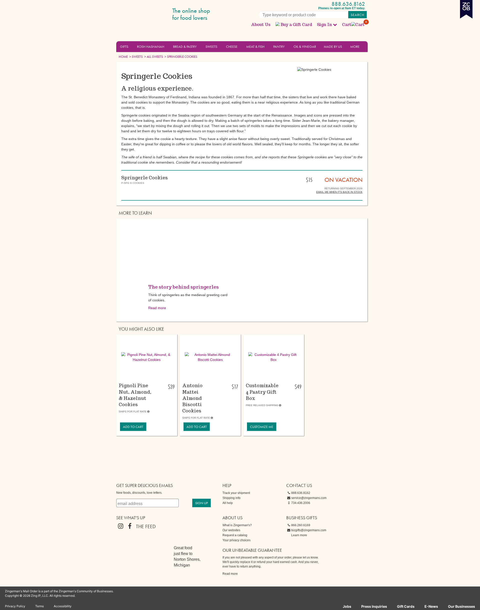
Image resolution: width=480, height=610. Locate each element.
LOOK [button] (143, 378)
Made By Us (333, 46)
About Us (260, 24)
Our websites (231, 530)
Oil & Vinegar (305, 46)
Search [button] (357, 15)
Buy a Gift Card (296, 24)
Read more (157, 308)
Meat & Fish (255, 46)
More (355, 46)
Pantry (278, 46)
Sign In (324, 24)
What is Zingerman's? (237, 525)
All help (227, 503)
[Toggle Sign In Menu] (335, 25)
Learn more (299, 535)
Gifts (124, 46)
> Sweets (135, 57)
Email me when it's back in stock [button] (339, 192)
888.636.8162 (348, 4)
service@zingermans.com (308, 498)
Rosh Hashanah (150, 46)
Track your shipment (236, 493)
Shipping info (231, 498)
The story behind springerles (183, 287)
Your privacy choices (236, 540)
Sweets (211, 46)
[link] (133, 426)
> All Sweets (153, 57)
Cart (353, 24)
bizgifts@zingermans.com (308, 530)
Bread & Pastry (184, 46)
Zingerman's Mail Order (155, 14)
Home (123, 57)
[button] (131, 46)
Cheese (232, 46)
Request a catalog (234, 535)
